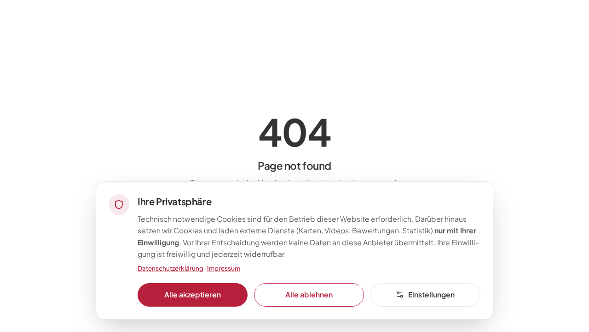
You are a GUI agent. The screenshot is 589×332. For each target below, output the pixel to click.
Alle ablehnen (309, 294)
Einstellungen (431, 294)
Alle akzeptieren (192, 294)
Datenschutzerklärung (170, 268)
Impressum (223, 268)
